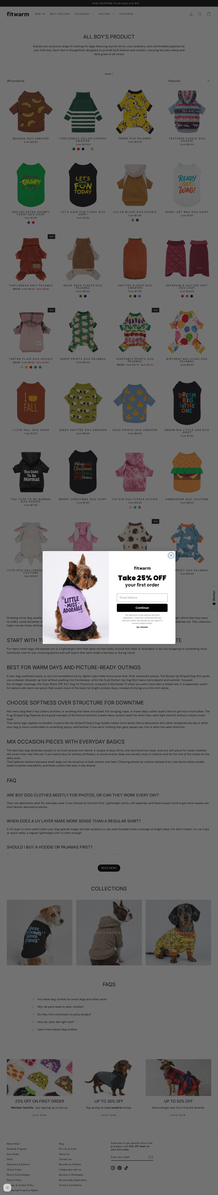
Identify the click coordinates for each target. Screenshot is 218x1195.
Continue (142, 608)
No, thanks (142, 627)
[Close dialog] (171, 555)
